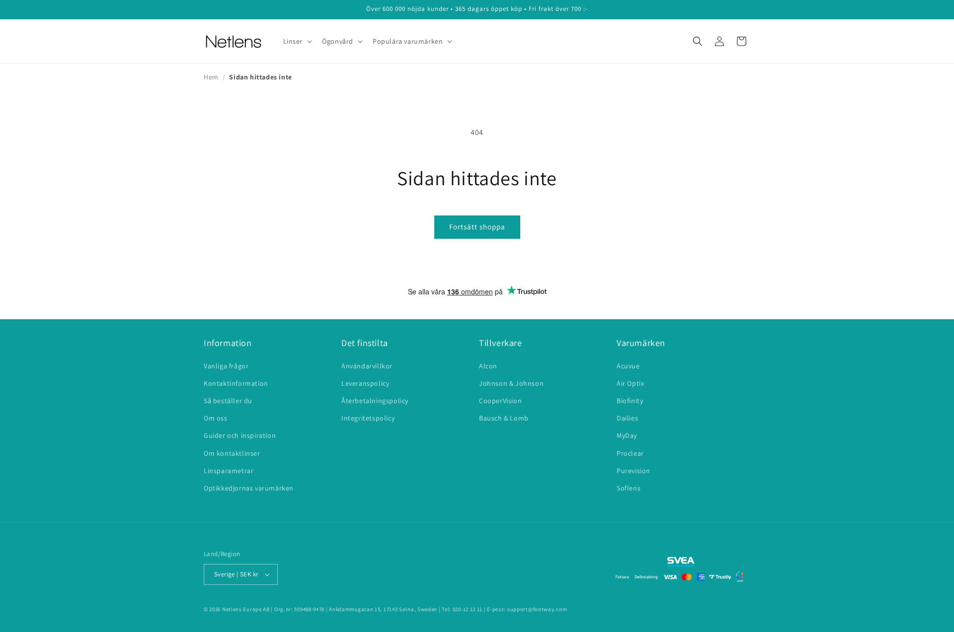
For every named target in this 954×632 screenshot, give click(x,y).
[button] (297, 41)
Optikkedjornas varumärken (249, 488)
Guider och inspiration (240, 435)
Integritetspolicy (368, 418)
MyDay (627, 435)
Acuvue (628, 365)
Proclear (630, 453)
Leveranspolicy (365, 383)
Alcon (488, 365)
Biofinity (630, 400)
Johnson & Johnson (511, 383)
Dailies (627, 418)
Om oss (216, 418)
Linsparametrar (228, 470)
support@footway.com (537, 609)
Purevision (633, 470)
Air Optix (630, 383)
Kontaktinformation (236, 383)
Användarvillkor (367, 365)
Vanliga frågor (226, 365)
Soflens (628, 488)
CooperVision (500, 400)
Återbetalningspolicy (374, 400)
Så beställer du (228, 400)
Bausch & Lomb (504, 418)
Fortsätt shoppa (477, 226)
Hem (211, 76)
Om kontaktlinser (232, 453)
